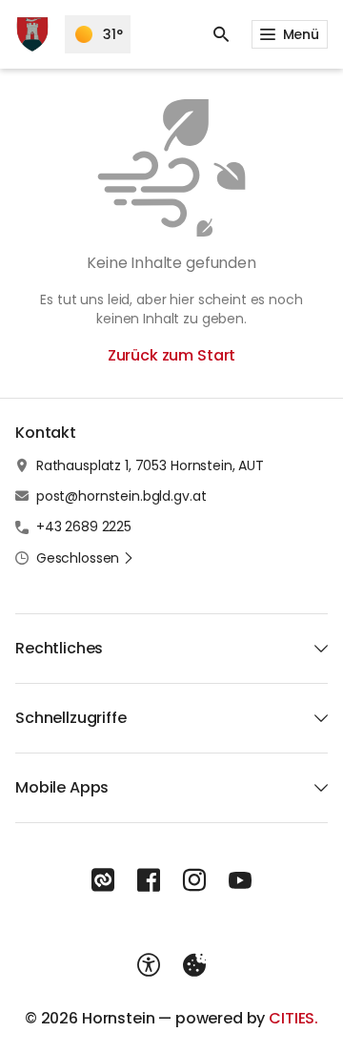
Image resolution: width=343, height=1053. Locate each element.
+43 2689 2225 (83, 526)
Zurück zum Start (171, 355)
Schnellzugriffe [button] (71, 718)
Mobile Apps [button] (62, 787)
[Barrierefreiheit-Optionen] (148, 965)
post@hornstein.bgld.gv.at (121, 496)
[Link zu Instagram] (194, 880)
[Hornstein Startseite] (32, 34)
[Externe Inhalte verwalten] (194, 965)
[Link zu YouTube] (240, 880)
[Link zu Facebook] (148, 880)
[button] (85, 558)
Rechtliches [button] (59, 648)
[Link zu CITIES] (102, 880)
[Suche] (221, 34)
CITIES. (293, 1018)
